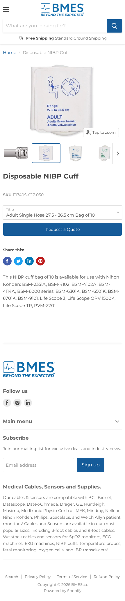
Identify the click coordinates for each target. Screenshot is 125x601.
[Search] (114, 26)
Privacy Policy (38, 576)
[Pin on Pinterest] (40, 261)
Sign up (91, 465)
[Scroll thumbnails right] (117, 153)
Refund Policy (107, 576)
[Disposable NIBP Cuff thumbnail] (17, 153)
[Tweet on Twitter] (18, 261)
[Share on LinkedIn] (29, 261)
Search (11, 576)
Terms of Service (72, 576)
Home (9, 52)
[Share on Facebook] (7, 261)
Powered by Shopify (62, 590)
